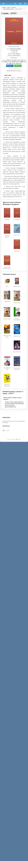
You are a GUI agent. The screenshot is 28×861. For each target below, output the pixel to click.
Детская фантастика (8, 9)
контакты (12, 421)
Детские (13, 7)
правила (22, 421)
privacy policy (5, 422)
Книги (8, 7)
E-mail (7, 430)
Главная (4, 7)
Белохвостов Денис (15, 49)
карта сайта (17, 421)
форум (7, 421)
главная (4, 421)
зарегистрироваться (10, 406)
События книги (14, 57)
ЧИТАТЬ (18, 65)
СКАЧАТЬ (10, 65)
